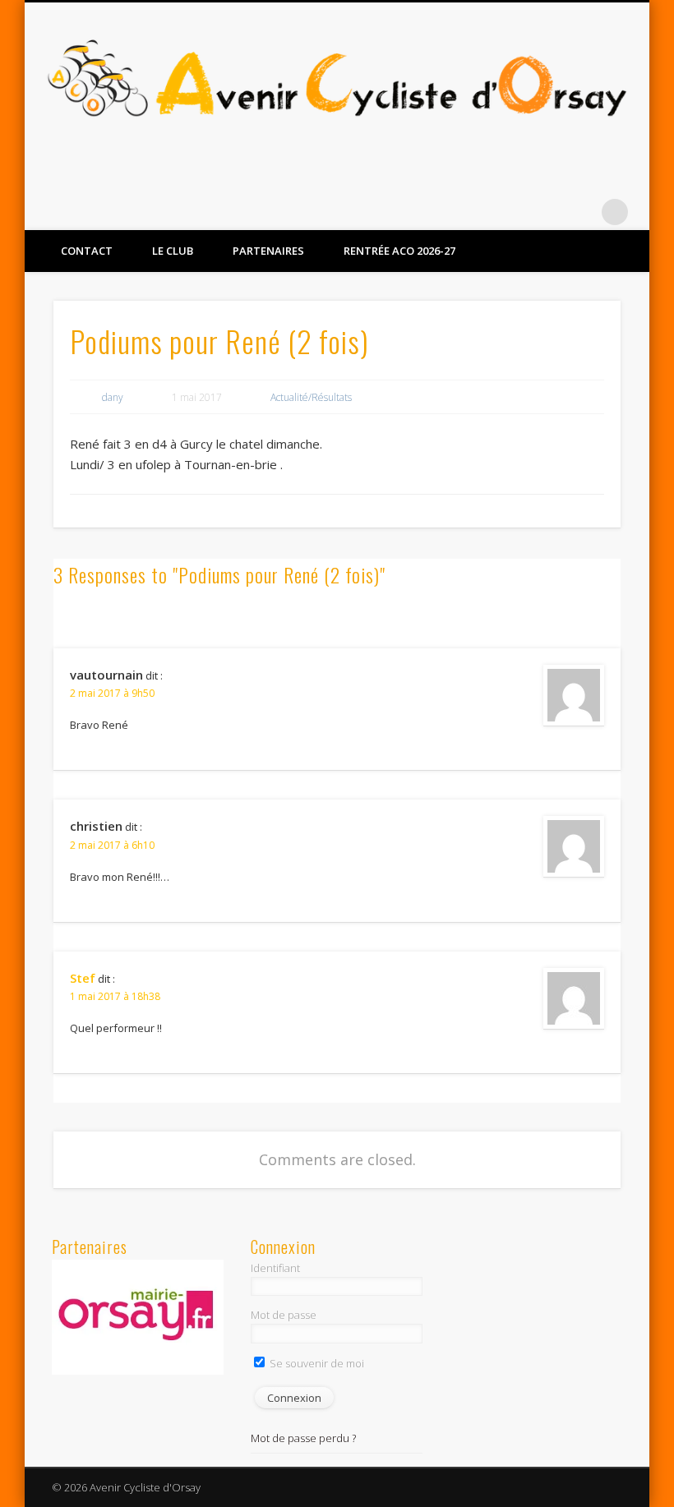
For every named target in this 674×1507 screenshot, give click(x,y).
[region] (138, 1317)
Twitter (581, 212)
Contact (87, 250)
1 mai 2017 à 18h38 (115, 996)
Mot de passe (283, 1314)
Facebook (547, 212)
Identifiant (275, 1267)
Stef (82, 978)
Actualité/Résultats (311, 397)
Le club (172, 250)
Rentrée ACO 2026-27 (399, 250)
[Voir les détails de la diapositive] (138, 1317)
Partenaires (268, 250)
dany (112, 397)
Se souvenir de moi (315, 1363)
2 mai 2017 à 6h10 (112, 845)
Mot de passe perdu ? (303, 1438)
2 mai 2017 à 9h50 (112, 693)
